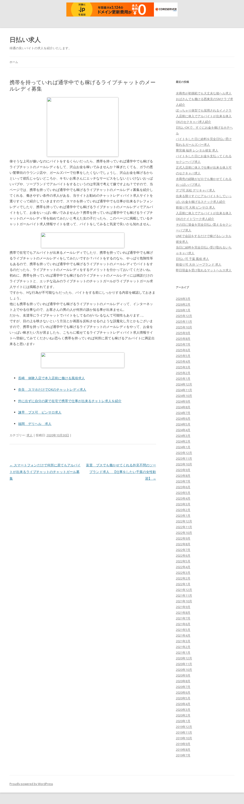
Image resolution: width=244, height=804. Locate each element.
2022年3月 (183, 572)
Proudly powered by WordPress (31, 784)
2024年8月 (183, 407)
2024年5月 (183, 424)
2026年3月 (183, 299)
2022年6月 (183, 555)
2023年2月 (183, 510)
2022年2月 (183, 578)
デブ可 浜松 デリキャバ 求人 (195, 190)
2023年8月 (183, 475)
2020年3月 (183, 709)
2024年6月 (183, 418)
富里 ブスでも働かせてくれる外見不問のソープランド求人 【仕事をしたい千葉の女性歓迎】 (121, 472)
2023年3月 (183, 504)
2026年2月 (183, 304)
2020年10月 (184, 670)
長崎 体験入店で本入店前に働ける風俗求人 (51, 378)
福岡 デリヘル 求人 (34, 423)
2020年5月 (183, 698)
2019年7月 (183, 755)
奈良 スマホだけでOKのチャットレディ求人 (52, 389)
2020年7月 (183, 687)
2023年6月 (183, 487)
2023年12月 (184, 453)
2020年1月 (183, 721)
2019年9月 (183, 744)
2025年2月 (183, 373)
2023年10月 (184, 464)
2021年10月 (184, 601)
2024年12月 (184, 384)
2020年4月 (183, 704)
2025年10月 (184, 327)
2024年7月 (183, 413)
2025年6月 (183, 350)
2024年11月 (184, 390)
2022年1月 (183, 584)
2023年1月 (183, 515)
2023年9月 (183, 470)
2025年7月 (183, 344)
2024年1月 (183, 447)
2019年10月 (184, 738)
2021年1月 (183, 652)
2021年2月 (183, 647)
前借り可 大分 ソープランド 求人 (198, 264)
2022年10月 (184, 533)
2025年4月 (183, 361)
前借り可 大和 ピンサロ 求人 (195, 207)
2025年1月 (183, 378)
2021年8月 (183, 612)
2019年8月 (183, 749)
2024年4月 (183, 430)
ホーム (14, 62)
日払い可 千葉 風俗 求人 (192, 259)
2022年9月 (183, 538)
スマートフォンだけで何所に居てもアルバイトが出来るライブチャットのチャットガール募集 (45, 472)
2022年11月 (184, 527)
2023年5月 (183, 493)
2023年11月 (184, 458)
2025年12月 (184, 316)
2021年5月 (183, 630)
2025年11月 (184, 321)
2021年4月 (183, 635)
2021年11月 (184, 595)
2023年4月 (183, 498)
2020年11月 (184, 664)
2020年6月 (183, 692)
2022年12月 (184, 521)
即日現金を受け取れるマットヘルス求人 (204, 270)
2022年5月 (183, 561)
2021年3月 (183, 641)
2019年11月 (184, 732)
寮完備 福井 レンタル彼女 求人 (197, 150)
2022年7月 (183, 550)
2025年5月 (183, 356)
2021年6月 (183, 624)
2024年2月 (183, 441)
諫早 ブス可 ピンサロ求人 (39, 412)
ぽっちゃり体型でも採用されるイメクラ (204, 110)
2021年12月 (184, 590)
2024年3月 (183, 436)
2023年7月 (183, 481)
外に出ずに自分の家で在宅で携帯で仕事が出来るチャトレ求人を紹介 (70, 401)
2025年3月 (183, 367)
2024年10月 (184, 396)
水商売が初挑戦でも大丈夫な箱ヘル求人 (204, 93)
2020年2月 (183, 715)
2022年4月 (183, 567)
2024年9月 (183, 401)
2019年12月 (184, 727)
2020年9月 (183, 675)
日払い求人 (25, 39)
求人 (29, 435)
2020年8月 (183, 681)
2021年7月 (183, 618)
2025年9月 (183, 333)
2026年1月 (183, 310)
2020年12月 (184, 658)
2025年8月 (183, 338)
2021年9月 (183, 607)
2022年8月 (183, 544)
